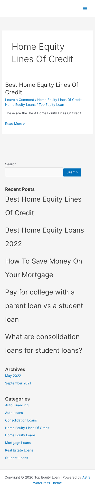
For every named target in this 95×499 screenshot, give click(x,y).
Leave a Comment (19, 100)
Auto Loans (14, 413)
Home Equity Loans (20, 105)
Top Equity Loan (24, 8)
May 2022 (13, 376)
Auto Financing (16, 405)
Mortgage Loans (18, 443)
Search (10, 164)
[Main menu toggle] (85, 8)
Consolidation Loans (21, 420)
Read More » (15, 123)
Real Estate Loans (19, 450)
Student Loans (16, 458)
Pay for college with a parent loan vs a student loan (44, 305)
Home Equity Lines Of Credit (59, 100)
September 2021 (18, 383)
